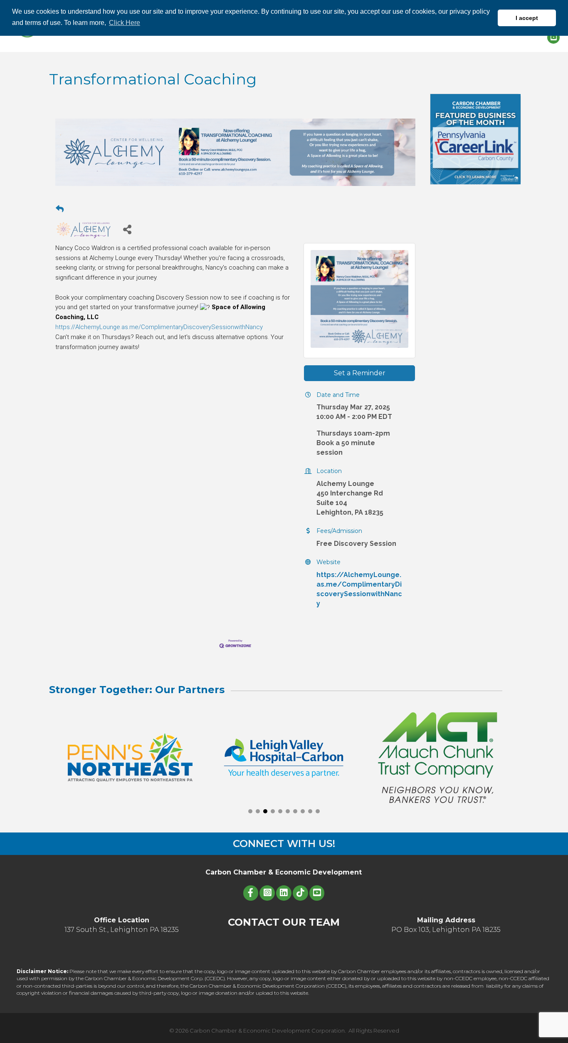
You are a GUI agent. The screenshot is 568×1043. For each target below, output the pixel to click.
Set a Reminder (359, 373)
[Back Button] (60, 209)
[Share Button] (127, 229)
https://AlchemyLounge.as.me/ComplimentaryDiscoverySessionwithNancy (159, 327)
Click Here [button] (124, 22)
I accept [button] (527, 18)
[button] (250, 811)
